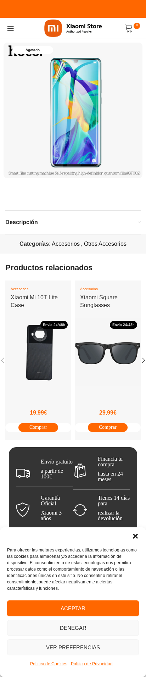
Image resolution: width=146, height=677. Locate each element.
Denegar (73, 628)
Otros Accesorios (105, 244)
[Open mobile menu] (11, 28)
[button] (135, 536)
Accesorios (66, 244)
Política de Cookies (48, 663)
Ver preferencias (73, 647)
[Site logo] (73, 28)
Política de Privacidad (92, 663)
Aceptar (73, 608)
